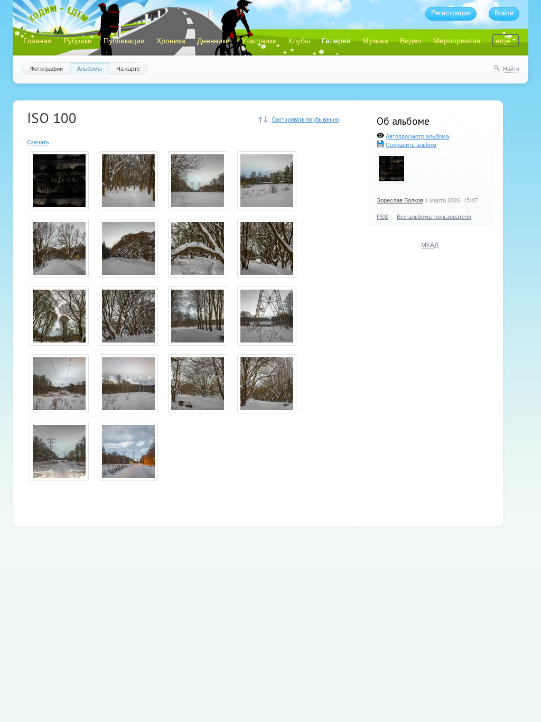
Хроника (170, 40)
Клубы (299, 40)
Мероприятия (457, 40)
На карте (128, 68)
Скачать (38, 141)
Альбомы (89, 68)
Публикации (124, 40)
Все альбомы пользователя (434, 216)
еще (503, 40)
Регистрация (451, 13)
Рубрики (77, 40)
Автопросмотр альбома (417, 136)
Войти (504, 13)
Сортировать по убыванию (305, 119)
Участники (259, 40)
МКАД (430, 244)
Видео (411, 40)
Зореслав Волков (400, 200)
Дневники (213, 40)
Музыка (375, 40)
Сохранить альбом (411, 144)
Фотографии (46, 68)
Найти (511, 68)
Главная (37, 40)
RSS (382, 216)
